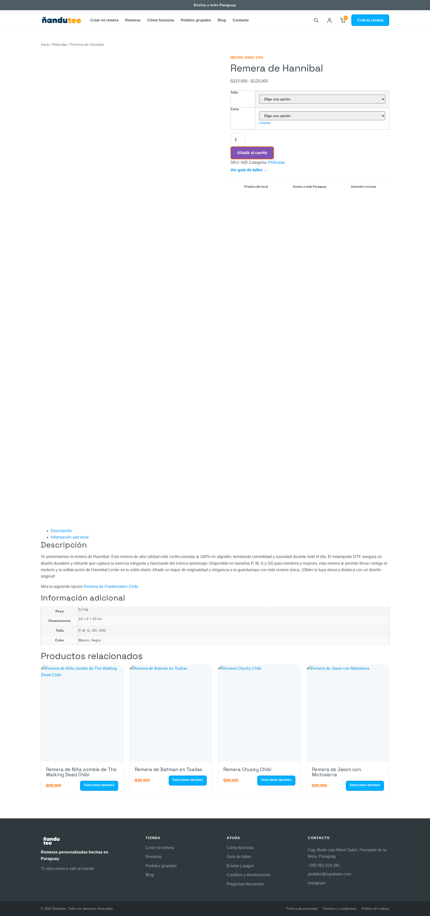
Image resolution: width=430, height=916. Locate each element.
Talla (234, 92)
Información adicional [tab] (70, 537)
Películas (59, 45)
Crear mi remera (104, 20)
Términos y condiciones (339, 909)
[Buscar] (316, 20)
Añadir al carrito (252, 153)
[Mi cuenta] (329, 20)
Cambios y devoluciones (248, 875)
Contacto (241, 20)
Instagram (316, 883)
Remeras (133, 20)
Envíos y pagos (240, 866)
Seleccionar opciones (99, 785)
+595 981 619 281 (324, 865)
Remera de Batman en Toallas (168, 769)
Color (235, 109)
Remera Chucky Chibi (247, 769)
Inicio (45, 45)
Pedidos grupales (196, 20)
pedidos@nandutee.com (329, 874)
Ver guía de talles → (249, 170)
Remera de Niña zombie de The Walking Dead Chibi (81, 772)
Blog (222, 20)
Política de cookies (375, 909)
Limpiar (265, 123)
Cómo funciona (160, 20)
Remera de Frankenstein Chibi (111, 586)
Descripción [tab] (61, 531)
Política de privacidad (301, 909)
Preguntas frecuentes (245, 884)
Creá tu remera (370, 20)
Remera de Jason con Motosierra (336, 772)
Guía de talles (239, 857)
